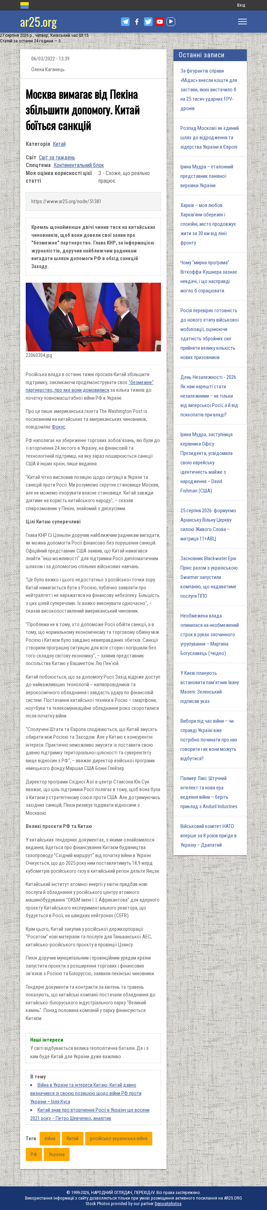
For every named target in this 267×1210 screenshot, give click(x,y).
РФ (34, 1154)
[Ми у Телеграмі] (125, 21)
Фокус (58, 427)
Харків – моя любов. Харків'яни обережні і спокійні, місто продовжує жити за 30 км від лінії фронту (208, 224)
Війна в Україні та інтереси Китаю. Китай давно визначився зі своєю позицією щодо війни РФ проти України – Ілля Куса (85, 1093)
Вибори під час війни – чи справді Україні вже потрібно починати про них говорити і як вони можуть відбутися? (208, 740)
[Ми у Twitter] (148, 21)
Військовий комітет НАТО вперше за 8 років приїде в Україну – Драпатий (208, 835)
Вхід (241, 5)
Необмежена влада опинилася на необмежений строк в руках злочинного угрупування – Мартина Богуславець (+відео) (209, 634)
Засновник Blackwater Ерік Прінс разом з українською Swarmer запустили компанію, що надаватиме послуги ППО (209, 577)
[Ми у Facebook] (136, 21)
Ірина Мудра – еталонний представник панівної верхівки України (206, 176)
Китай (59, 144)
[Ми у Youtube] (159, 21)
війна (49, 1138)
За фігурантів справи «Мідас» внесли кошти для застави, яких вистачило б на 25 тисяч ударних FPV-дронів (208, 89)
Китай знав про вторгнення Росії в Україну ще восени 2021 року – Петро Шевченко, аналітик (89, 1114)
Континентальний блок (79, 165)
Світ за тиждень (57, 157)
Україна (57, 1154)
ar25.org (38, 21)
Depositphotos (168, 1203)
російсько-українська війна (118, 1138)
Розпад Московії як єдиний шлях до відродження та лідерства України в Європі (209, 137)
